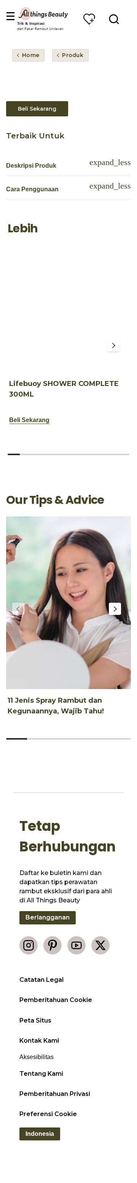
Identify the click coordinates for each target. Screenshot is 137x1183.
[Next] (113, 345)
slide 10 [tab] (123, 454)
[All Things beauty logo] (43, 13)
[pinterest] (52, 945)
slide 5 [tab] (62, 454)
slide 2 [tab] (26, 454)
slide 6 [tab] (74, 454)
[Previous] (20, 345)
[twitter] (100, 945)
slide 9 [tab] (111, 454)
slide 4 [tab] (50, 454)
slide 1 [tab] (14, 454)
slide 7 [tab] (87, 454)
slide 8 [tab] (99, 454)
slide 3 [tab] (38, 454)
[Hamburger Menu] (10, 16)
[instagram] (28, 945)
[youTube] (76, 945)
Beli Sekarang (37, 108)
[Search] (114, 19)
